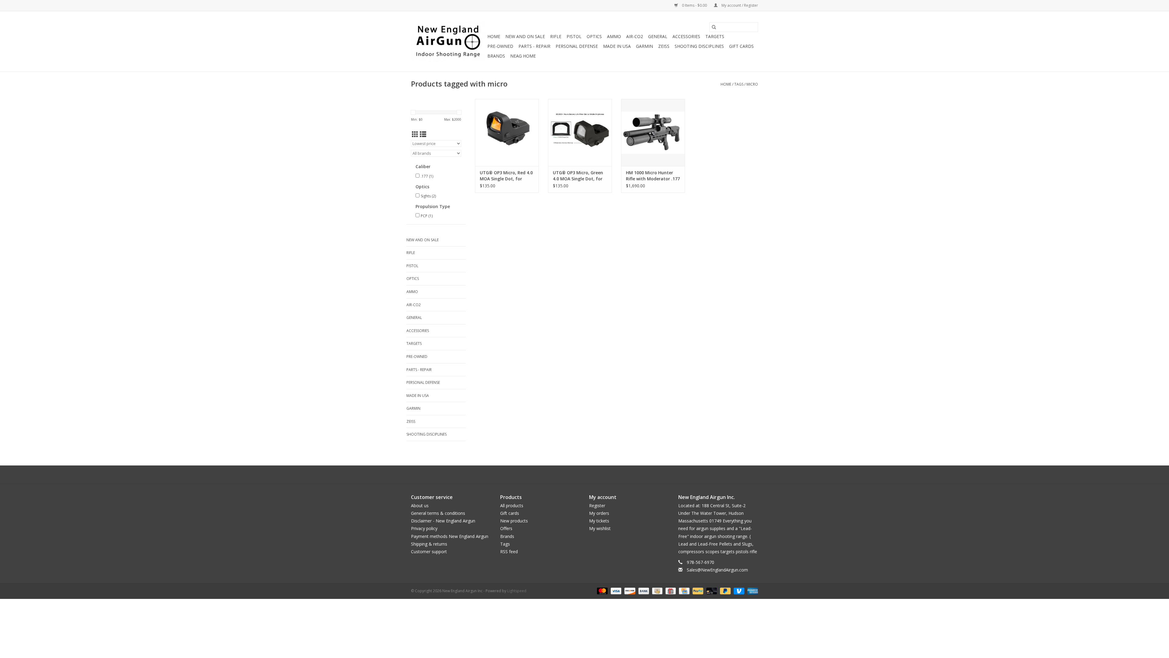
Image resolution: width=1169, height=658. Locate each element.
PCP (427, 215)
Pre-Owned (500, 46)
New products (514, 521)
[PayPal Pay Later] (725, 590)
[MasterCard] (602, 590)
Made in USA (617, 46)
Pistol (574, 36)
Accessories (686, 36)
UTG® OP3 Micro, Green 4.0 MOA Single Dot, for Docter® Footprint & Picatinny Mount (578, 176)
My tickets (599, 521)
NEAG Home (523, 56)
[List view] (423, 134)
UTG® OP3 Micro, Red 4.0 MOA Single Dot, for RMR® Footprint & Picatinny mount (506, 176)
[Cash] (656, 590)
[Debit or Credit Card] (711, 590)
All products (511, 505)
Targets (714, 36)
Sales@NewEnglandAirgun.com (717, 570)
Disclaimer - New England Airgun (443, 521)
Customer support (429, 551)
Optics (594, 36)
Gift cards (741, 46)
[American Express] (751, 590)
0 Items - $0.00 (694, 5)
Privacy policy (424, 528)
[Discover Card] (629, 590)
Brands (496, 56)
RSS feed (509, 551)
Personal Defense (577, 46)
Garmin (644, 46)
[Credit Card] (683, 590)
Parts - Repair (534, 46)
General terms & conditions (438, 513)
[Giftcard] (670, 590)
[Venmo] (738, 590)
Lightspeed (516, 590)
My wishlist (600, 528)
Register (597, 505)
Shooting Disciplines (699, 46)
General (657, 36)
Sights (428, 196)
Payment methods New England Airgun (449, 536)
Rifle (555, 36)
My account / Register (739, 5)
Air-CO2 (634, 36)
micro (752, 84)
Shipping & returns (429, 544)
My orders (599, 513)
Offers (506, 528)
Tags (738, 84)
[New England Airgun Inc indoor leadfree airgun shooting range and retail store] (448, 41)
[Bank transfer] (643, 590)
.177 (427, 176)
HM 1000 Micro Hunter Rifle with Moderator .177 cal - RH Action (653, 176)
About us (420, 505)
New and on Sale (525, 36)
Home (493, 36)
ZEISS (663, 46)
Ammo (614, 36)
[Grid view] (415, 134)
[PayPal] (697, 590)
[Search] (713, 27)
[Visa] (615, 590)
